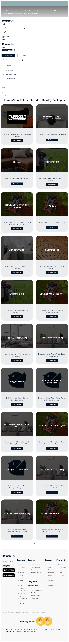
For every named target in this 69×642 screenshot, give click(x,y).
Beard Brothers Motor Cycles (52, 425)
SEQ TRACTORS (52, 161)
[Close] (4, 32)
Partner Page (34, 598)
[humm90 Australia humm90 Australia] (8, 21)
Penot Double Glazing (17, 337)
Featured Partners (36, 596)
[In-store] (23, 127)
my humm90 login (22, 567)
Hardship (50, 578)
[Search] (3, 24)
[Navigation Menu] (2, 42)
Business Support (36, 573)
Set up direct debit (22, 575)
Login (3, 39)
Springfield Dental (17, 381)
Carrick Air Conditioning (52, 337)
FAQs (49, 565)
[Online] (11, 127)
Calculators (9, 70)
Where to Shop (10, 74)
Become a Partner (36, 601)
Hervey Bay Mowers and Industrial (17, 205)
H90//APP (23, 591)
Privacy (62, 575)
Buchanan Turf (17, 293)
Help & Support (10, 79)
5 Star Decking (52, 249)
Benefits (8, 66)
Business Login (35, 565)
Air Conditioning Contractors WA (16, 425)
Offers (22, 596)
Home (3, 87)
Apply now (5, 37)
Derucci (17, 161)
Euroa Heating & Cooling (52, 469)
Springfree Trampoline (17, 469)
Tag (3, 92)
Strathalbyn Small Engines (52, 293)
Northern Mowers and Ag (52, 513)
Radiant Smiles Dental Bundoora (52, 381)
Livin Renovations (17, 249)
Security (50, 580)
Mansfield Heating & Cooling (16, 513)
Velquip (52, 205)
